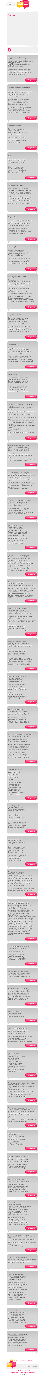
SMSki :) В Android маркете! (24, 1360)
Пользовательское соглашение (22, 1372)
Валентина (24, 50)
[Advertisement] (22, 29)
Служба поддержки (22, 1370)
